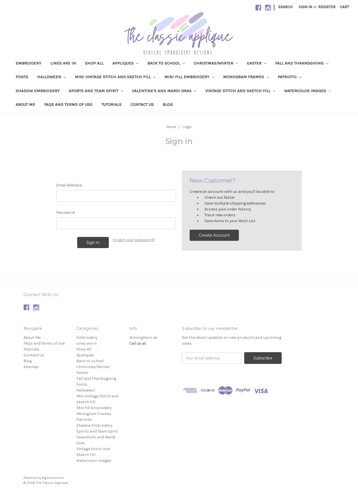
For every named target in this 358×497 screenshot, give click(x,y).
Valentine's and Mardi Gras (162, 90)
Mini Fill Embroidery (187, 76)
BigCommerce (53, 478)
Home (171, 127)
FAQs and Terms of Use (68, 104)
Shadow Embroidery (38, 90)
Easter (255, 63)
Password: (65, 212)
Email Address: (69, 185)
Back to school (164, 63)
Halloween (49, 76)
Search (285, 6)
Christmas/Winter (214, 63)
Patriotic (288, 76)
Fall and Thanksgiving (300, 63)
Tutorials (112, 104)
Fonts (22, 76)
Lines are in (63, 63)
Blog (168, 104)
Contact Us (142, 104)
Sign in (305, 6)
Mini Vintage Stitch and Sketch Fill (113, 76)
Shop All (94, 63)
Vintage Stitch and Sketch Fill (238, 90)
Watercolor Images (305, 90)
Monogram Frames (244, 76)
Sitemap (31, 366)
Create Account (214, 235)
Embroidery (28, 63)
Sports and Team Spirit (94, 90)
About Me (25, 104)
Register (327, 6)
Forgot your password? (134, 239)
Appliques (123, 63)
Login (187, 127)
